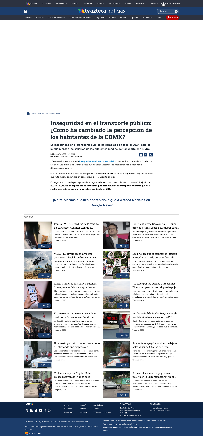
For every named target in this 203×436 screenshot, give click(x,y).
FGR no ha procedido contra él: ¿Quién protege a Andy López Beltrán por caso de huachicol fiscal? (154, 226)
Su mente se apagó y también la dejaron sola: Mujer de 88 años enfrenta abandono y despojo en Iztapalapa (155, 345)
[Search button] (176, 11)
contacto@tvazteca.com (159, 408)
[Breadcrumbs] (29, 113)
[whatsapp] (49, 411)
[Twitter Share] (145, 154)
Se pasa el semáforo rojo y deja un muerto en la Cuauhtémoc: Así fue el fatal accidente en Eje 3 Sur (153, 375)
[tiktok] (36, 411)
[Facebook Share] (141, 154)
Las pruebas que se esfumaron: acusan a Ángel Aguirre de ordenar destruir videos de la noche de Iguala (154, 255)
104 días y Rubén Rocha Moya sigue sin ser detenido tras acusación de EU (155, 315)
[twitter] (27, 411)
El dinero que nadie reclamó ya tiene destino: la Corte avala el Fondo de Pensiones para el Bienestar (75, 315)
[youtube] (40, 411)
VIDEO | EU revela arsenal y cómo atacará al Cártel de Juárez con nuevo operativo (75, 255)
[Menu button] (35, 11)
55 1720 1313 (154, 410)
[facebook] (45, 411)
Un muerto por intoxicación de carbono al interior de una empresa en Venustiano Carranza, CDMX (77, 345)
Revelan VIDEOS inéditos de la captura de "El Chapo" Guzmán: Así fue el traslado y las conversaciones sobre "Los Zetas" (76, 226)
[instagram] (31, 411)
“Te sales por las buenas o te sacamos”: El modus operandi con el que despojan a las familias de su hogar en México (155, 285)
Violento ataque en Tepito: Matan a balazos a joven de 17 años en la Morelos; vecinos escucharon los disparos (74, 375)
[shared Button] (151, 154)
